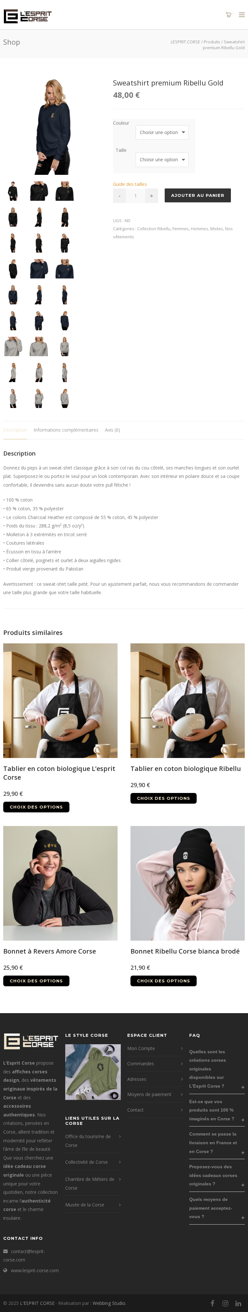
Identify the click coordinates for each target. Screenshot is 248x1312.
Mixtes (216, 229)
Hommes (199, 229)
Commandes (140, 1063)
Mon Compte (141, 1048)
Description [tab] (15, 430)
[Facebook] (212, 1303)
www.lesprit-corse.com (35, 1270)
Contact (135, 1110)
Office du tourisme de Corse (88, 1140)
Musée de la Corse (84, 1205)
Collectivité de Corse (86, 1162)
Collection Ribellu (153, 229)
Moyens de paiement (149, 1094)
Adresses (136, 1079)
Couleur (121, 123)
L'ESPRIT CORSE (38, 1303)
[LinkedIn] (238, 1303)
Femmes (180, 229)
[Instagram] (225, 1303)
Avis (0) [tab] (112, 430)
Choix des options (36, 806)
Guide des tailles (130, 184)
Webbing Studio (109, 1303)
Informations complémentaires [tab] (66, 430)
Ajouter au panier (197, 195)
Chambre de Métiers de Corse (89, 1183)
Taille (121, 150)
